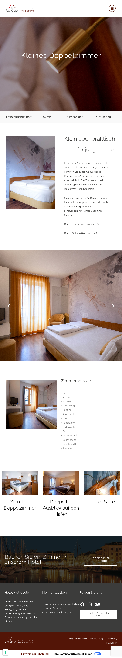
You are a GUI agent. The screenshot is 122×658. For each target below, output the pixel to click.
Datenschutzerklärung (16, 617)
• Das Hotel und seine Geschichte (60, 604)
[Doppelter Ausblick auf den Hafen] (61, 483)
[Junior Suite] (102, 483)
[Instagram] (89, 604)
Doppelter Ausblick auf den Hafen (61, 508)
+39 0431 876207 (17, 609)
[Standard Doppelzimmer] (20, 483)
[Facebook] (82, 604)
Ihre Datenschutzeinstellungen (73, 653)
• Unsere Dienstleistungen (56, 612)
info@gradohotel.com (24, 613)
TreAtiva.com (111, 643)
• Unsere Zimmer (51, 608)
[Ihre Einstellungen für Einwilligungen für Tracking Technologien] (6, 652)
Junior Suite (102, 502)
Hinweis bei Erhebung (35, 653)
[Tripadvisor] (97, 604)
